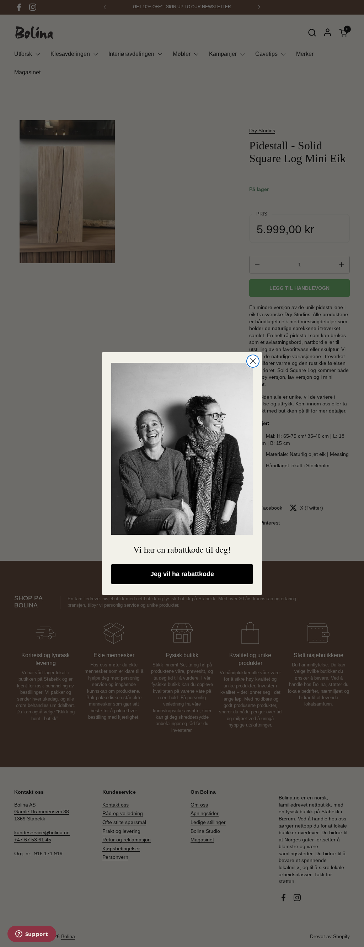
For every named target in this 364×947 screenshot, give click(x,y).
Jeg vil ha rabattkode (182, 574)
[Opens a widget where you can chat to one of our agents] (31, 934)
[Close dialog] (253, 361)
